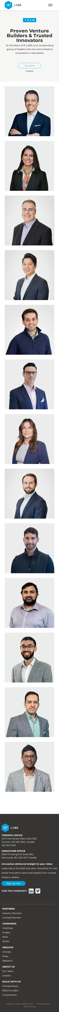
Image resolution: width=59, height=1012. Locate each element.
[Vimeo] (38, 891)
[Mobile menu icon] (50, 5)
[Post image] (29, 111)
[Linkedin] (31, 891)
